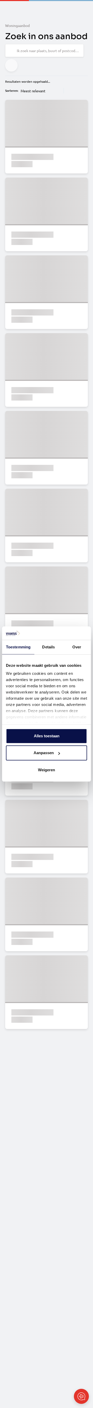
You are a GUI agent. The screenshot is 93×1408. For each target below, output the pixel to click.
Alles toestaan (46, 736)
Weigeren (46, 770)
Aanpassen (44, 753)
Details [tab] (48, 647)
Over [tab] (76, 647)
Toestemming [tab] (18, 647)
